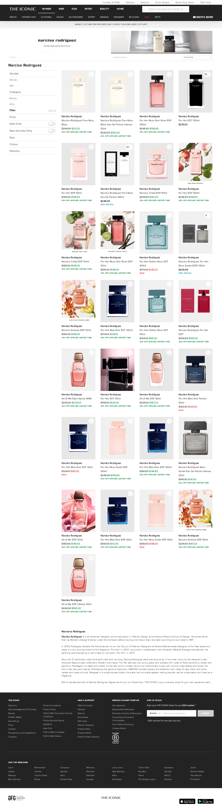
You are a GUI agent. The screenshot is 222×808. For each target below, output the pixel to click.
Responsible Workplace (123, 709)
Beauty (104, 8)
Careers (12, 729)
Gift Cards (205, 2)
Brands (11, 713)
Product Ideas (84, 729)
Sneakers (168, 767)
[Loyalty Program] (204, 17)
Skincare (90, 771)
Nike (114, 775)
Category (15, 92)
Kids (74, 8)
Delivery (130, 2)
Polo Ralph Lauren (146, 779)
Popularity (188, 57)
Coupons (12, 737)
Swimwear (117, 779)
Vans (62, 775)
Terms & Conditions (52, 705)
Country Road (40, 775)
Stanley (63, 771)
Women (46, 8)
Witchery (90, 767)
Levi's (10, 767)
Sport (88, 8)
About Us (12, 705)
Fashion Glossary (86, 725)
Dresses (168, 779)
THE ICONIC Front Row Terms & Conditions (57, 715)
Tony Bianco (196, 775)
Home (120, 8)
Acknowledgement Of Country (22, 709)
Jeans (193, 767)
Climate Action (119, 728)
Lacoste (90, 779)
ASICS (167, 775)
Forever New (66, 779)
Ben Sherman (14, 779)
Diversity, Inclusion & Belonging (126, 713)
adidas (11, 771)
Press (10, 725)
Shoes (37, 779)
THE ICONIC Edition (52, 736)
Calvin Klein (144, 767)
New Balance (118, 771)
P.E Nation (195, 779)
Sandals (168, 771)
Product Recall (84, 733)
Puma (141, 775)
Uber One (47, 728)
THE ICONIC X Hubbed (53, 732)
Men (61, 8)
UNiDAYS (47, 724)
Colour (14, 144)
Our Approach (118, 705)
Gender (14, 73)
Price (13, 117)
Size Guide (83, 717)
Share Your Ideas (184, 2)
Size (12, 137)
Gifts (12, 104)
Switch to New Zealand (88, 737)
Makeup (12, 775)
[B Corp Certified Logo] (128, 739)
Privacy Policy (49, 709)
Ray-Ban (142, 771)
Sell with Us (13, 721)
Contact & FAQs (111, 2)
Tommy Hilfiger (197, 771)
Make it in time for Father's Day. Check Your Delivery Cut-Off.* (111, 24)
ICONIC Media (15, 717)
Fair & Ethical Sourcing (122, 724)
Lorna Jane (117, 767)
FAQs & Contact (85, 705)
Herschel (90, 775)
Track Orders (161, 2)
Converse (64, 767)
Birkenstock (39, 767)
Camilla (37, 771)
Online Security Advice (53, 720)
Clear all (52, 110)
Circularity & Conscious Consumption (123, 719)
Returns (144, 2)
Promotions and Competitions (22, 733)
